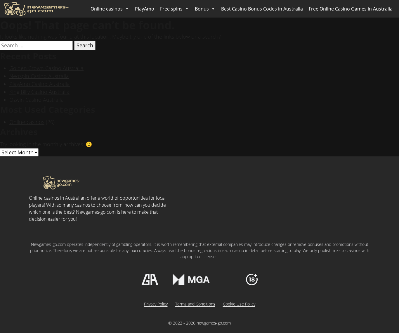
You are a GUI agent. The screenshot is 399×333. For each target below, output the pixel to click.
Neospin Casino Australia (39, 76)
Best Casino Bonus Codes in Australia (262, 9)
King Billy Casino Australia (39, 91)
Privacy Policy (156, 304)
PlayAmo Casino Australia (39, 83)
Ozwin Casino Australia (36, 99)
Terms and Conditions (195, 304)
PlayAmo (144, 9)
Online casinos (107, 9)
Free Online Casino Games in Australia (351, 9)
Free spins (171, 9)
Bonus (202, 9)
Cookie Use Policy (239, 304)
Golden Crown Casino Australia (46, 68)
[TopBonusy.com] (36, 8)
